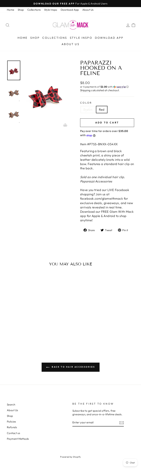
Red (101, 110)
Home (10, 9)
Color (86, 102)
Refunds (12, 427)
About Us (88, 9)
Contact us (13, 433)
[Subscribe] (121, 422)
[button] (107, 86)
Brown (87, 110)
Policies (11, 421)
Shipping (85, 90)
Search (11, 404)
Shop (21, 9)
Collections (34, 9)
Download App (70, 9)
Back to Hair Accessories (73, 367)
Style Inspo (50, 9)
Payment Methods (18, 438)
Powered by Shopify (70, 456)
